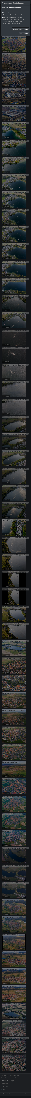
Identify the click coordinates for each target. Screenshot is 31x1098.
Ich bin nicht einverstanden (20, 29)
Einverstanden (24, 33)
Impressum (5, 7)
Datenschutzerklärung (15, 7)
